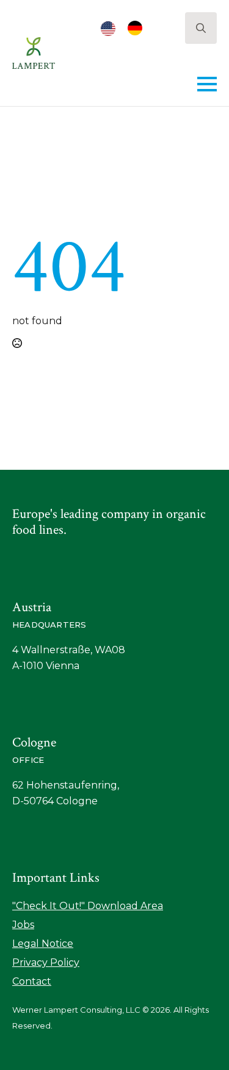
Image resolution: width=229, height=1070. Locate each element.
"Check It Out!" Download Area (87, 906)
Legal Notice (42, 943)
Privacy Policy (45, 962)
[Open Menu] (207, 84)
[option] (138, 28)
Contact (31, 981)
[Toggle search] (201, 28)
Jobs (23, 924)
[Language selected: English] (127, 28)
